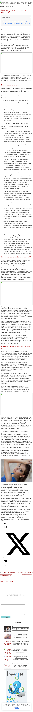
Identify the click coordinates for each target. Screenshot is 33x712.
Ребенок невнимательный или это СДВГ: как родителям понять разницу (20, 650)
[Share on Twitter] (18, 557)
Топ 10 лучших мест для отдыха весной (25, 573)
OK (17, 708)
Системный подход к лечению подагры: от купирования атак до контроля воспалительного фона (20, 637)
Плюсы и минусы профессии (10, 20)
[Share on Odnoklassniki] (5, 566)
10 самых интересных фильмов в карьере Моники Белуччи (7, 574)
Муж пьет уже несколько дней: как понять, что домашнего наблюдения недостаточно (20, 659)
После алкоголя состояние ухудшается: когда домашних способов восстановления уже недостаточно (20, 629)
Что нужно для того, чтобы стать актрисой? (14, 21)
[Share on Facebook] (5, 524)
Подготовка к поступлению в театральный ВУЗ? (16, 23)
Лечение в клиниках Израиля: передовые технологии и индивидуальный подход (20, 643)
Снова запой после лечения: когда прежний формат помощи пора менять (20, 665)
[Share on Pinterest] (5, 528)
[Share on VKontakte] (5, 562)
